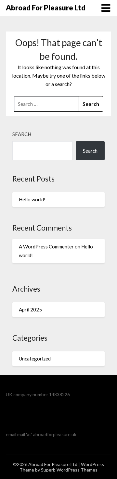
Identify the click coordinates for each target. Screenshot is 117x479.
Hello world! (32, 199)
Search (21, 134)
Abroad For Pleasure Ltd (45, 7)
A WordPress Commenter (46, 246)
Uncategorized (35, 358)
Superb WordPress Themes (69, 470)
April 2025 (30, 309)
